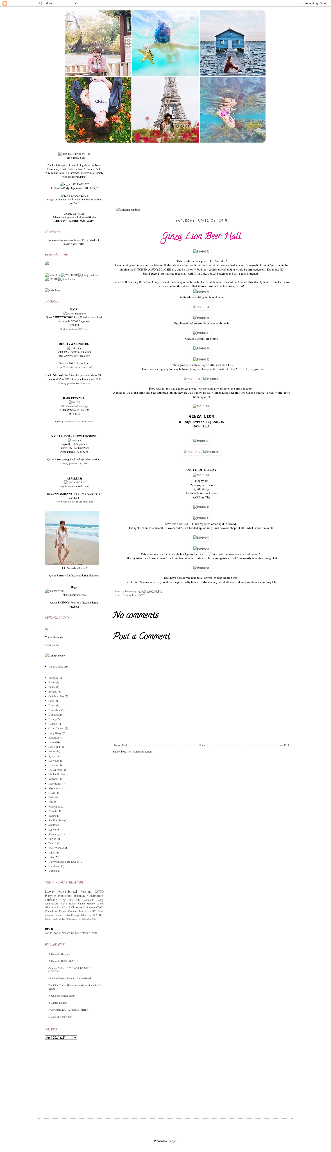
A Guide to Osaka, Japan (61, 995)
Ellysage (75, 915)
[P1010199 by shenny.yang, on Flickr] (201, 507)
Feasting (127, 595)
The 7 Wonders (56, 847)
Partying (50, 895)
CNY (64, 903)
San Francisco (55, 820)
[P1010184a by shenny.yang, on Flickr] (201, 307)
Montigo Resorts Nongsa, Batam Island (69, 978)
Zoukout (49, 915)
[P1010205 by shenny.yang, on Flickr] (191, 452)
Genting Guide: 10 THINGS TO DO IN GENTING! (70, 969)
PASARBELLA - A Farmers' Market (68, 1009)
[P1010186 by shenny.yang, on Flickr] (201, 318)
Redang (52, 815)
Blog (62, 899)
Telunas (52, 843)
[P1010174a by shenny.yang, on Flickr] (201, 406)
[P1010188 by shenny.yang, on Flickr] (191, 379)
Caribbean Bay (56, 696)
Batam (51, 682)
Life (78, 900)
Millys (62, 918)
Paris (51, 797)
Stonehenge (54, 834)
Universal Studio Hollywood (63, 861)
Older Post (283, 745)
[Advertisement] (79, 1074)
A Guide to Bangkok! (60, 954)
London (52, 765)
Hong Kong (54, 733)
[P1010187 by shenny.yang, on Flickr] (201, 333)
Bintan (51, 687)
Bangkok (53, 677)
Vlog (71, 900)
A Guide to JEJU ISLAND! (63, 961)
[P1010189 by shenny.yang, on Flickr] (211, 379)
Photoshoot (65, 895)
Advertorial (67, 891)
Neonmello (88, 900)
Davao (51, 705)
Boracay (52, 691)
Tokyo (51, 852)
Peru (50, 801)
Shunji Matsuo (86, 903)
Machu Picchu (56, 774)
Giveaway (50, 907)
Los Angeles (55, 769)
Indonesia (53, 737)
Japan (51, 742)
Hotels (55, 918)
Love (134, 595)
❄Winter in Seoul (57, 1002)
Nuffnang (51, 899)
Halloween (89, 907)
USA (51, 857)
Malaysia (53, 778)
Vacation (53, 866)
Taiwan (52, 838)
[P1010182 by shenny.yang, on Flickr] (201, 359)
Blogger (172, 1141)
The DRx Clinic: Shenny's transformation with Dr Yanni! (75, 986)
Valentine (73, 911)
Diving (52, 719)
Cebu (51, 700)
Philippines (54, 806)
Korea (51, 751)
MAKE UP (63, 907)
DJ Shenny (70, 919)
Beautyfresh (85, 911)
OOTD (141, 595)
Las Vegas (53, 760)
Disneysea (53, 714)
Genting (52, 723)
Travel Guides (55, 666)
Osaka (51, 792)
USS (95, 915)
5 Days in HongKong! (60, 1016)
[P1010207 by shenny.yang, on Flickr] (211, 452)
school (100, 903)
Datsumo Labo (62, 915)
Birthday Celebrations (89, 895)
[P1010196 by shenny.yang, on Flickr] (201, 568)
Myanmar (53, 788)
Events (62, 911)
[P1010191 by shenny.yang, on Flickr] (201, 518)
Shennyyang (131, 591)
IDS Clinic (98, 911)
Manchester (54, 783)
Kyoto (51, 756)
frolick (72, 903)
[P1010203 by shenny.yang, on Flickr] (201, 441)
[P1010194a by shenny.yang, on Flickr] (201, 475)
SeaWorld (53, 829)
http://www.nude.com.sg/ (74, 406)
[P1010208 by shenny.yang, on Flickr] (201, 548)
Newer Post (120, 745)
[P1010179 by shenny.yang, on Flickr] (201, 291)
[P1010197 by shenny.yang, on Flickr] (201, 537)
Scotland (53, 824)
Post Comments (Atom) (140, 751)
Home (202, 745)
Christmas (76, 907)
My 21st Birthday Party (85, 919)
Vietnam (52, 870)
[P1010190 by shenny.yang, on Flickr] (201, 348)
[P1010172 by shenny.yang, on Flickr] (201, 251)
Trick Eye (86, 915)
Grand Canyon (56, 728)
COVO (100, 907)
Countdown (51, 911)
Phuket (52, 811)
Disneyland (54, 710)
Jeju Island (54, 746)
